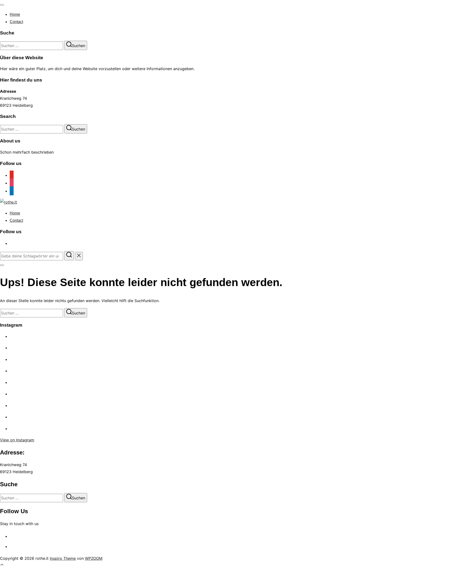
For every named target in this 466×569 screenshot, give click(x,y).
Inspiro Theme (63, 558)
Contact (16, 22)
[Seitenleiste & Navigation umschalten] (2, 265)
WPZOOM (93, 558)
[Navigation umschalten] (2, 5)
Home (15, 14)
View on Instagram (17, 439)
